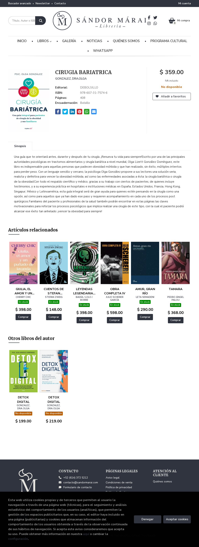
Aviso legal (113, 477)
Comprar (23, 317)
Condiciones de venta (119, 482)
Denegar (147, 519)
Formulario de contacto (77, 487)
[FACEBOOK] (149, 18)
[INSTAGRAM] (149, 23)
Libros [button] (43, 41)
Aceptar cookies (177, 519)
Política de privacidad (119, 487)
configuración (18, 539)
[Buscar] (40, 20)
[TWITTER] (155, 18)
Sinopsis (20, 146)
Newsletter (43, 3)
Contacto (60, 3)
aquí (86, 534)
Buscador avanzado (19, 3)
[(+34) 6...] (155, 23)
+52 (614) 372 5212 (75, 477)
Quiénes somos (162, 481)
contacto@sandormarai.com (80, 482)
